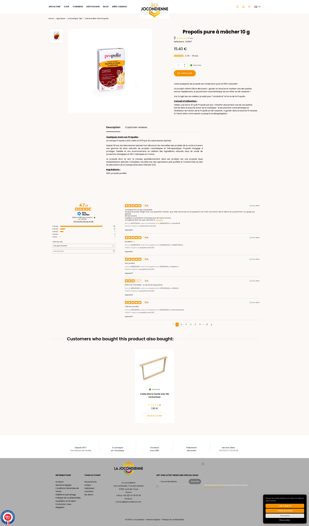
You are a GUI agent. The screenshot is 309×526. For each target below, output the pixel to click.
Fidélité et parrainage (66, 494)
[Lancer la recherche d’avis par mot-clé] (114, 251)
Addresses (89, 488)
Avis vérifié (255, 206)
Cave (66, 6)
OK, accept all (285, 506)
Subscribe (195, 481)
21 (207, 324)
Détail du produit (154, 415)
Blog (106, 6)
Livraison (60, 481)
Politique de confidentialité (68, 497)
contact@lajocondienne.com (128, 502)
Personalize (284, 516)
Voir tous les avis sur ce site (83, 221)
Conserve (78, 6)
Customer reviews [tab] (136, 127)
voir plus (159, 220)
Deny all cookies (285, 511)
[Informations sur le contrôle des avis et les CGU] (94, 218)
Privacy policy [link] (284, 520)
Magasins (60, 507)
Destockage (93, 6)
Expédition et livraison (66, 501)
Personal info (90, 481)
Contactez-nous (63, 504)
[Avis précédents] (173, 324)
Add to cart (186, 73)
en (259, 6)
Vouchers (88, 491)
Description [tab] (113, 127)
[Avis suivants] (212, 324)
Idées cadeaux (119, 6)
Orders (87, 485)
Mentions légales (63, 485)
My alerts (88, 494)
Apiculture (54, 6)
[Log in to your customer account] (243, 6)
